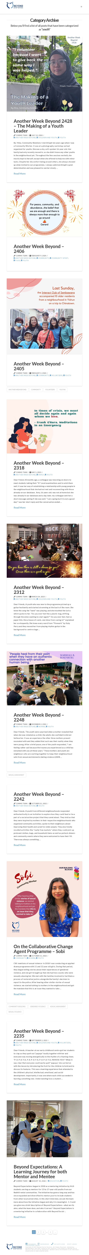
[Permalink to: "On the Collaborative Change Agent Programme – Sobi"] (44, 899)
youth (62, 138)
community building (17, 1006)
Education (54, 1181)
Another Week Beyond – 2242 (39, 796)
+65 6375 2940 (59, 1244)
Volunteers (56, 375)
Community (43, 258)
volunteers (50, 389)
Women (41, 727)
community (36, 389)
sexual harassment (16, 775)
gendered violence (38, 1006)
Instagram (44, 1244)
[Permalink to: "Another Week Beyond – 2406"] (44, 213)
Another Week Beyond (25, 138)
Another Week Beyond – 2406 (39, 249)
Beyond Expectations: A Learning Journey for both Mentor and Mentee (40, 1171)
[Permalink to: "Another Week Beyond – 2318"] (44, 426)
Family (41, 475)
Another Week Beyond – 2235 (39, 1033)
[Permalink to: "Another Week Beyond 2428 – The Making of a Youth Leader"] (44, 73)
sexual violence (15, 1012)
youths (62, 389)
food (17, 260)
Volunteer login (33, 1245)
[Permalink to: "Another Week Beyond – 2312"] (44, 551)
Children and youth (47, 138)
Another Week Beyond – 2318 (39, 465)
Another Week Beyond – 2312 (39, 589)
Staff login (72, 1244)
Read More (19, 173)
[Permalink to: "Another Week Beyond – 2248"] (44, 678)
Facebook (32, 1244)
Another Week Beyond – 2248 (39, 717)
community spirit (59, 258)
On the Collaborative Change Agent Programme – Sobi (43, 949)
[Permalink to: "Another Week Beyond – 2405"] (44, 316)
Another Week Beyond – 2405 (39, 366)
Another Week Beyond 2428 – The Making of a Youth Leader (43, 126)
